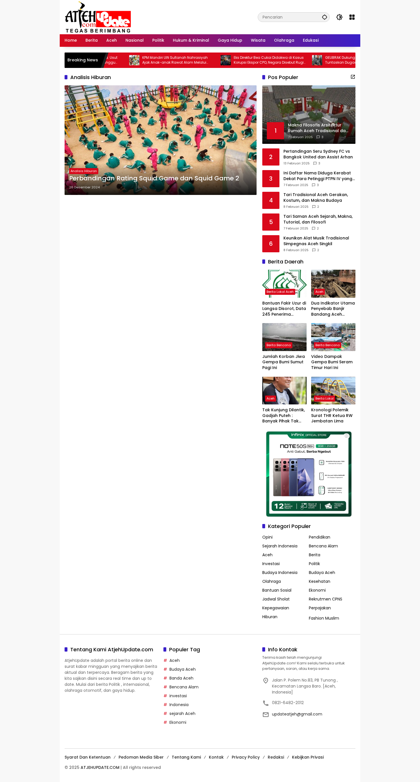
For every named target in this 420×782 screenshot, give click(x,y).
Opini (267, 537)
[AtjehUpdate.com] (98, 17)
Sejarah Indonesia (279, 546)
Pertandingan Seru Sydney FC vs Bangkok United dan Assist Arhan (318, 154)
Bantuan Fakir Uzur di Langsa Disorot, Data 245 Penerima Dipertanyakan (284, 309)
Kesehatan (319, 581)
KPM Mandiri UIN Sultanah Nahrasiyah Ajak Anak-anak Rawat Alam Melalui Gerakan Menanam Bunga (151, 60)
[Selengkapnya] (352, 76)
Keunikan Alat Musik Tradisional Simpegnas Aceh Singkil (316, 241)
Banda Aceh (181, 678)
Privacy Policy (246, 757)
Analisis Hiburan (84, 171)
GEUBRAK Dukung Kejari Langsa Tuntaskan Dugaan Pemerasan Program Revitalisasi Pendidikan (337, 60)
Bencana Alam (323, 546)
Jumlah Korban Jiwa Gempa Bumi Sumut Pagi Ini (283, 362)
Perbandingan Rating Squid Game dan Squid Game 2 (154, 178)
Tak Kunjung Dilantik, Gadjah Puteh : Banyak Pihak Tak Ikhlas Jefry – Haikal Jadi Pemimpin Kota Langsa (283, 415)
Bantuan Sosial (276, 590)
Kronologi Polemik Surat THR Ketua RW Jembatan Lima (332, 415)
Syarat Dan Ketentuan (88, 757)
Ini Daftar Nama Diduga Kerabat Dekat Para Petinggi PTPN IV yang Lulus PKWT (317, 176)
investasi (178, 696)
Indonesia (179, 705)
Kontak (216, 757)
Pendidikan (319, 537)
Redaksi (276, 757)
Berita (314, 555)
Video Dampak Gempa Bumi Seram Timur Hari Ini (332, 362)
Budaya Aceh (322, 572)
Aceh (319, 291)
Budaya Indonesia (279, 572)
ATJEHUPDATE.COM (100, 767)
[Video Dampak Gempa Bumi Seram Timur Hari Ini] (333, 337)
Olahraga (271, 581)
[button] (324, 17)
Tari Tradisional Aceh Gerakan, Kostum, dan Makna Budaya (315, 197)
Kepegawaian (275, 608)
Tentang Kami (186, 757)
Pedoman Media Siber (141, 757)
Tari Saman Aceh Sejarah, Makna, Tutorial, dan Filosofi (318, 219)
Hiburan (269, 617)
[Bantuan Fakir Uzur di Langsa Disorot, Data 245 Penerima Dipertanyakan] (284, 283)
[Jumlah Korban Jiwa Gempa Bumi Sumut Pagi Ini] (284, 337)
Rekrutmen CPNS (325, 599)
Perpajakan (320, 608)
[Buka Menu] (352, 17)
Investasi (271, 564)
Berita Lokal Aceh (280, 291)
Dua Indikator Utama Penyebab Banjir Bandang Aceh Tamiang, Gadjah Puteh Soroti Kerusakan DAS (333, 309)
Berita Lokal (324, 398)
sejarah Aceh (182, 713)
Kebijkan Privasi (308, 757)
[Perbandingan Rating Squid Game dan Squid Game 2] (161, 140)
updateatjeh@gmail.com (297, 714)
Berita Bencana (279, 345)
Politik (314, 564)
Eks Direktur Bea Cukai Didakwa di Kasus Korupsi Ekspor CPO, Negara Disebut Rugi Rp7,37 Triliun (245, 60)
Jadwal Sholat (276, 599)
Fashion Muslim (324, 618)
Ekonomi (317, 590)
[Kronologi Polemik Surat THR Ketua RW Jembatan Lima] (333, 390)
